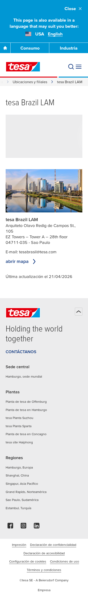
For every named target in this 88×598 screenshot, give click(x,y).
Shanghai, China (17, 475)
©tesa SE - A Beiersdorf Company (44, 580)
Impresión (19, 545)
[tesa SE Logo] (23, 67)
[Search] (71, 66)
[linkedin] (36, 527)
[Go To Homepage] (5, 48)
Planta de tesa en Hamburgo (26, 410)
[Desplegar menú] (78, 66)
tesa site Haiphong (19, 442)
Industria (68, 48)
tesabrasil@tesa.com (38, 251)
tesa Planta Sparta (18, 426)
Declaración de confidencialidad (53, 545)
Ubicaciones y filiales (30, 82)
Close (70, 8)
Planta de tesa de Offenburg (26, 401)
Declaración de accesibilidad (44, 553)
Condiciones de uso (64, 561)
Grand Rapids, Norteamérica (26, 492)
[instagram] (23, 527)
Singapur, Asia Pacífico (22, 483)
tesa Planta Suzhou (19, 418)
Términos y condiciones (44, 570)
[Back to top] (78, 312)
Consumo (30, 48)
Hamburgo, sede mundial (24, 376)
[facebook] (10, 527)
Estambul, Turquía (18, 508)
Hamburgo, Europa (19, 467)
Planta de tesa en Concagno (26, 434)
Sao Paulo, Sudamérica (22, 500)
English (55, 33)
